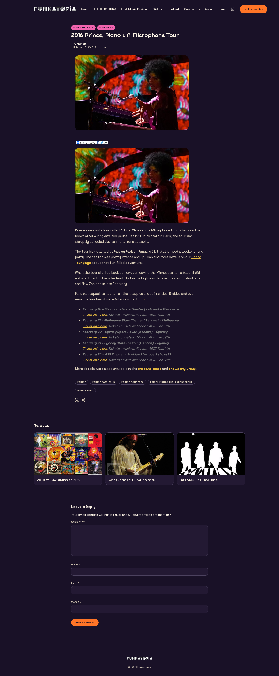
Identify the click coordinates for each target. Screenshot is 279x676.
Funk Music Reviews (134, 9)
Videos (158, 9)
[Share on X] (77, 400)
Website (76, 602)
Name (75, 564)
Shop (221, 9)
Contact (173, 9)
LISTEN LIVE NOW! (104, 9)
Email (75, 583)
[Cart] (233, 9)
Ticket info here (95, 315)
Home (83, 9)
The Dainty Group (182, 369)
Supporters (192, 9)
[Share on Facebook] (83, 400)
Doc (143, 299)
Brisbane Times (150, 369)
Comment (78, 522)
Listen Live (255, 9)
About (209, 9)
